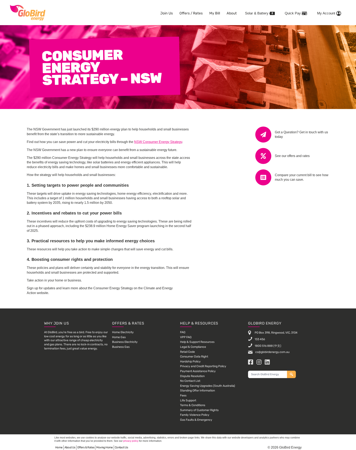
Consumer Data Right (194, 356)
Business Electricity (125, 342)
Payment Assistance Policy (198, 371)
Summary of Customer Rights (199, 410)
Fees (183, 395)
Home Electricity (123, 332)
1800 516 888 (264, 346)
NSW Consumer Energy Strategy (158, 142)
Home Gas (119, 337)
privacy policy (130, 440)
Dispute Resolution (192, 376)
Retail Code (187, 352)
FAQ (182, 332)
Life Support (188, 400)
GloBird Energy (28, 12)
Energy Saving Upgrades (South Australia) (207, 386)
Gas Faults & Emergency (196, 420)
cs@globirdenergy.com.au (272, 352)
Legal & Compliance (193, 347)
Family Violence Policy (194, 415)
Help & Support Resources (197, 342)
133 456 (260, 339)
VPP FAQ (185, 337)
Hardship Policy (190, 361)
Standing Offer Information (197, 390)
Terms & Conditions (192, 405)
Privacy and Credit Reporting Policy (203, 366)
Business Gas (121, 347)
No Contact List (190, 381)
